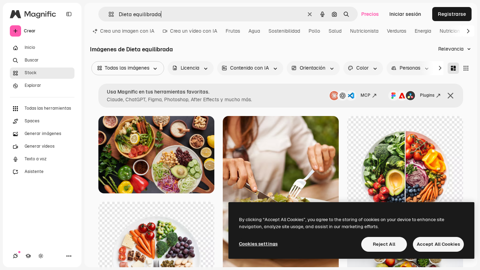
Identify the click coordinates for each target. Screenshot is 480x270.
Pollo (314, 31)
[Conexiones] (15, 256)
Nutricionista (364, 31)
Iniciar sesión (405, 14)
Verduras (396, 31)
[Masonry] (453, 68)
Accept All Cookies (438, 244)
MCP (365, 95)
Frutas (233, 31)
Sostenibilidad (284, 31)
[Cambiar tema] (40, 256)
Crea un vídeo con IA (193, 31)
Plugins (427, 95)
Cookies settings (258, 244)
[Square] (466, 68)
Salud (335, 31)
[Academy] (28, 256)
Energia (423, 31)
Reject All (384, 244)
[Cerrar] (450, 95)
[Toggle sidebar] (68, 14)
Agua (254, 31)
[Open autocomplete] (108, 14)
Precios (370, 14)
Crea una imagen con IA (127, 31)
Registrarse (452, 14)
